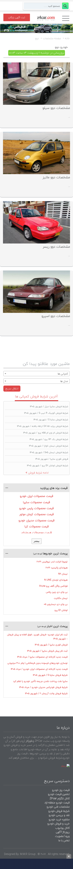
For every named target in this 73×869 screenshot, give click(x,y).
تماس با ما (64, 840)
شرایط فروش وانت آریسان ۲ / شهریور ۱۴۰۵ (46, 693)
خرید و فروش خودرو (58, 823)
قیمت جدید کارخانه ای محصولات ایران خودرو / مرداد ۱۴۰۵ (39, 669)
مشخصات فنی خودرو (58, 806)
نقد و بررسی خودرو (59, 815)
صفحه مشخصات (52, 38)
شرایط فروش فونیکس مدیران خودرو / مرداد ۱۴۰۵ (43, 687)
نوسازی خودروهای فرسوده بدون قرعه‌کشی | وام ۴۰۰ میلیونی (37, 663)
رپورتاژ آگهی (63, 832)
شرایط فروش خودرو (59, 811)
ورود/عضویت (62, 836)
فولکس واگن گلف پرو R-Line (53, 586)
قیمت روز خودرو (61, 790)
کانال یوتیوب (62, 828)
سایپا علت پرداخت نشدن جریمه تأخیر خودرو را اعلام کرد (40, 681)
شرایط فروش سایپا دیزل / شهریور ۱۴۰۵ (49, 406)
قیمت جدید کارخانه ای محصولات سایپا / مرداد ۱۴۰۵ (42, 657)
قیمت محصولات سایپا (36, 502)
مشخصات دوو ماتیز (56, 177)
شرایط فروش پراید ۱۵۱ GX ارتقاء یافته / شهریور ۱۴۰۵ (42, 426)
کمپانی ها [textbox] (63, 373)
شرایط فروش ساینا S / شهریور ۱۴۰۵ (51, 420)
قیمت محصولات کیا (37, 526)
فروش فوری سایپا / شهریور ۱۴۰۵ (51, 459)
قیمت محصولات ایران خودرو (36, 496)
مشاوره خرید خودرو (59, 819)
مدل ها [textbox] (64, 381)
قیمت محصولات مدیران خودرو (36, 520)
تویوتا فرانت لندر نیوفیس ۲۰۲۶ (52, 562)
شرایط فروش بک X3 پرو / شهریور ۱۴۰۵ (49, 439)
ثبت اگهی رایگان (16, 17)
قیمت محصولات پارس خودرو (36, 508)
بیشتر (36, 541)
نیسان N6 (63, 574)
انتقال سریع (11, 388)
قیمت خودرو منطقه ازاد (57, 802)
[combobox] (36, 373)
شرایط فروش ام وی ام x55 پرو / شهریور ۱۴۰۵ (45, 433)
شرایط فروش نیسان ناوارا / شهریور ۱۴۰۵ (48, 446)
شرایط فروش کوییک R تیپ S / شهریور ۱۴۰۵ (46, 413)
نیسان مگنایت (61, 598)
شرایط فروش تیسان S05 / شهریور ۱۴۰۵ (49, 452)
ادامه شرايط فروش (38, 472)
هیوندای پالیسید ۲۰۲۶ (57, 568)
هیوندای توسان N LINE (56, 580)
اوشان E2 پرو (61, 610)
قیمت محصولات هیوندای (36, 532)
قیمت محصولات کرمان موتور (36, 514)
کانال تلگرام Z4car (60, 798)
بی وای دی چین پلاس (57, 592)
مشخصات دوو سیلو (56, 108)
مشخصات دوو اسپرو (56, 316)
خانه (67, 38)
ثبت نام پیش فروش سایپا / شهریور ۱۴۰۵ (47, 651)
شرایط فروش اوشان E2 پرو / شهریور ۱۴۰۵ (47, 465)
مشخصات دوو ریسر (56, 246)
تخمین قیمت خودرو (59, 794)
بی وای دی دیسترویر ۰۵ (56, 604)
